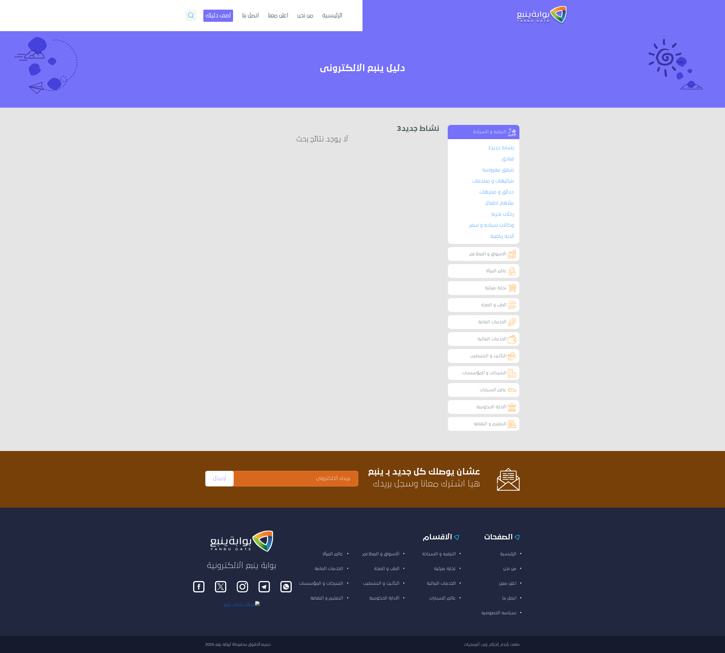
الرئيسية (332, 15)
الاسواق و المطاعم (488, 254)
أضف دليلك (218, 15)
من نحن (305, 15)
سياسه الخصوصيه (498, 613)
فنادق (508, 159)
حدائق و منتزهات (496, 192)
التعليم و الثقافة (490, 424)
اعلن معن (507, 583)
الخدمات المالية (491, 339)
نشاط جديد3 (501, 148)
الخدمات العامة (492, 322)
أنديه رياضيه (502, 236)
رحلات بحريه (502, 214)
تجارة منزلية (495, 288)
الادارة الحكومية (491, 407)
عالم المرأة (496, 271)
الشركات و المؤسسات (484, 373)
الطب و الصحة (493, 305)
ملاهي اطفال (499, 203)
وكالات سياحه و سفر (491, 225)
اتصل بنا (250, 15)
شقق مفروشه (498, 170)
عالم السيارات (493, 390)
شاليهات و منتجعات (493, 181)
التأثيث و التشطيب (488, 356)
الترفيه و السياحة (489, 132)
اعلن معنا (278, 15)
